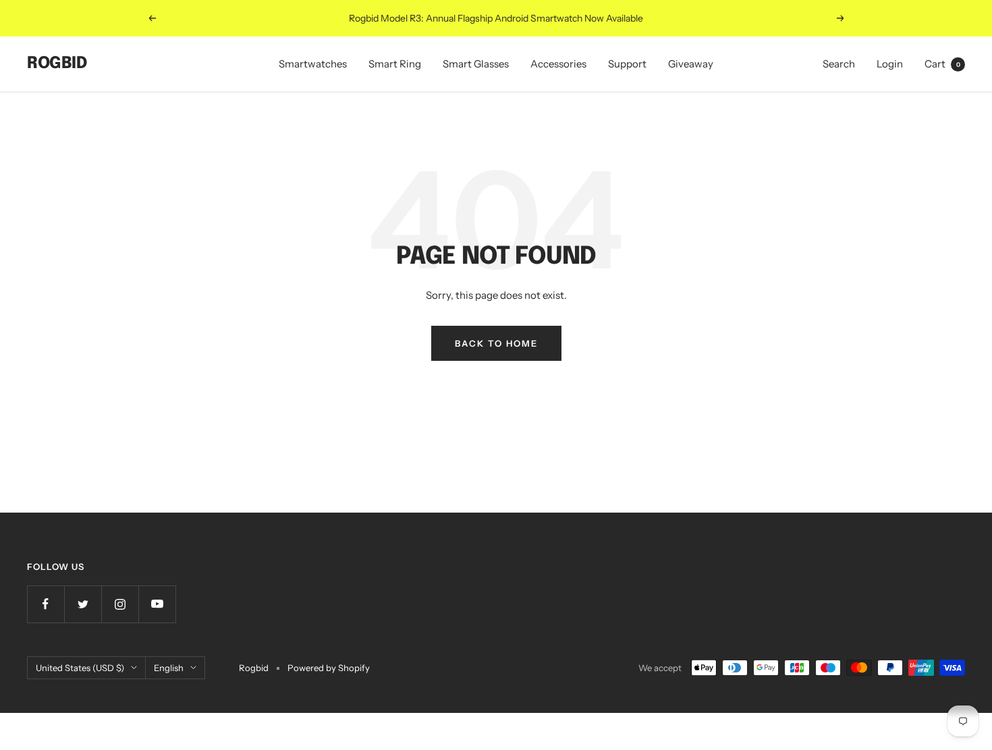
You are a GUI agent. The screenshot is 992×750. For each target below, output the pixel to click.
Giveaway (690, 63)
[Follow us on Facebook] (45, 604)
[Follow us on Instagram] (119, 604)
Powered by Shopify (328, 667)
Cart (942, 63)
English (169, 667)
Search (839, 63)
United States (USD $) (80, 667)
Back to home (496, 343)
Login (890, 63)
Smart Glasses (476, 63)
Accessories (558, 63)
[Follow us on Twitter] (82, 604)
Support (627, 63)
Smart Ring (394, 63)
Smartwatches (313, 63)
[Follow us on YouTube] (156, 604)
